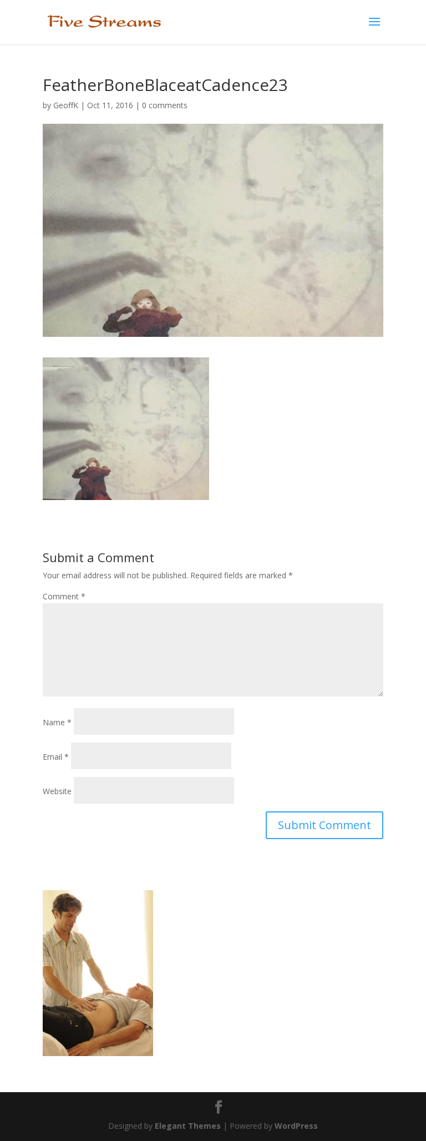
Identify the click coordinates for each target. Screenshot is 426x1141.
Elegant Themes (188, 1125)
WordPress (296, 1125)
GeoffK (65, 105)
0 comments (164, 105)
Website (57, 791)
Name (57, 722)
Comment (64, 596)
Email (56, 756)
